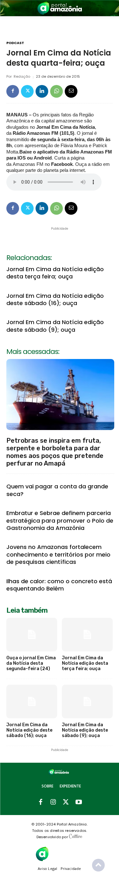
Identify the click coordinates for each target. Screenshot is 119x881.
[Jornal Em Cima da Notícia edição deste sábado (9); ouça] (87, 701)
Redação (22, 76)
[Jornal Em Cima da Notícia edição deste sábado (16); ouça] (31, 701)
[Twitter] (27, 91)
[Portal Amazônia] (59, 8)
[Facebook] (12, 91)
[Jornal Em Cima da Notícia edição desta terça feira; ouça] (87, 634)
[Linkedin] (42, 91)
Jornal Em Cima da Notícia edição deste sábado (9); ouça (55, 325)
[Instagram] (53, 802)
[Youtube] (78, 802)
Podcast (15, 43)
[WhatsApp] (56, 91)
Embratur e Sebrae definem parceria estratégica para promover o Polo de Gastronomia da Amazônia (59, 520)
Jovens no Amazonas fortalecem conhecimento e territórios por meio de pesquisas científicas (58, 554)
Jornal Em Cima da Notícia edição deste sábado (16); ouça (55, 299)
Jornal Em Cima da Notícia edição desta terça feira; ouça (55, 272)
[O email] (71, 91)
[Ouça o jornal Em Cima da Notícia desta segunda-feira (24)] (31, 634)
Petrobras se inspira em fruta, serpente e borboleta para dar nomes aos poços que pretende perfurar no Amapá (54, 452)
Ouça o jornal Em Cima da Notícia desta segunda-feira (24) (31, 663)
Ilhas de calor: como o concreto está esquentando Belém (59, 584)
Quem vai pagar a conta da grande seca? (57, 490)
